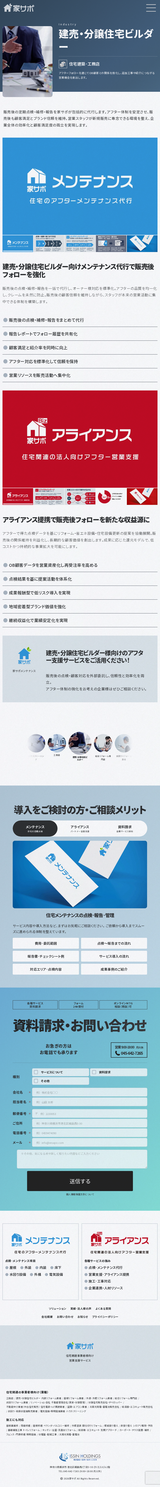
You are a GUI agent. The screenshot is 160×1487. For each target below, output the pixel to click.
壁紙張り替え (111, 1425)
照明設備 (31, 1434)
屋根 (13, 1267)
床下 (58, 1267)
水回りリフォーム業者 (17, 1402)
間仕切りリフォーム (92, 1425)
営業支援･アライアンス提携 (109, 1274)
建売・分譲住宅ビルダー (28, 1398)
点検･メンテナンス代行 (105, 1267)
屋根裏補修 (12, 1425)
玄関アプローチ (109, 1430)
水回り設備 (18, 1274)
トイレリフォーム (31, 1430)
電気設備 (56, 1274)
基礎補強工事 (15, 1430)
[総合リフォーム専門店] (103, 743)
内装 (43, 1267)
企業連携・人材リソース (106, 1288)
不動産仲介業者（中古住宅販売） (23, 1406)
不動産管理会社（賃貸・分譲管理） (68, 1402)
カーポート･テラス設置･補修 (134, 1430)
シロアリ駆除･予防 (142, 1425)
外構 (37, 1274)
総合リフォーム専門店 (126, 1398)
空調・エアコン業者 (77, 1406)
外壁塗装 (76, 1425)
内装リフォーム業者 (51, 1398)
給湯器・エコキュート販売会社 (137, 1406)
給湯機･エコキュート (89, 1430)
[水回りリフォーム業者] (124, 743)
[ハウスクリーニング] (36, 743)
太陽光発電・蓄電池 (69, 1434)
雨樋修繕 (25, 1425)
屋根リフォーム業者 (74, 1398)
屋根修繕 (37, 1425)
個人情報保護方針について (80, 1194)
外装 (28, 1267)
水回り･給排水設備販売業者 (23, 1411)
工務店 (9, 1398)
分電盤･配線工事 (48, 1434)
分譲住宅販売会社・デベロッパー (105, 1402)
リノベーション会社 (40, 1402)
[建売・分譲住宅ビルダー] (80, 743)
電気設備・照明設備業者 (52, 1411)
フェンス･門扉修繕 (15, 1434)
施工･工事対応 (100, 1281)
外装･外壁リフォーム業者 (99, 1398)
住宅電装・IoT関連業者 (53, 1406)
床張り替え (126, 1425)
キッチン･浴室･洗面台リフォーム (59, 1430)
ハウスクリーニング (76, 1411)
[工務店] (57, 743)
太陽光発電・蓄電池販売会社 (104, 1406)
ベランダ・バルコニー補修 (56, 1425)
